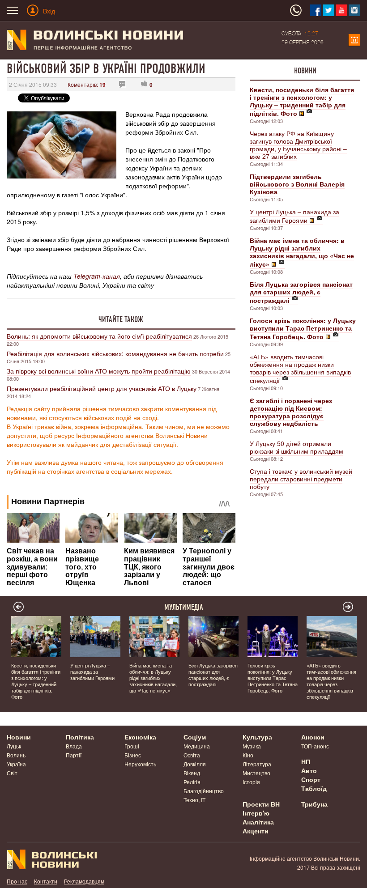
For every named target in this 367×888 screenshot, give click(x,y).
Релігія (192, 782)
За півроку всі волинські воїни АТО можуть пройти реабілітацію (99, 370)
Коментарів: (87, 84)
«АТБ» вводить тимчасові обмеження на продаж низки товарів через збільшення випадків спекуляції (300, 368)
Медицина (197, 746)
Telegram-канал (96, 276)
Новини (305, 71)
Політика (80, 736)
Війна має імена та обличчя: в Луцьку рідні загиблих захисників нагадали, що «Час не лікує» (153, 678)
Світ (12, 773)
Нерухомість (140, 764)
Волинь (16, 755)
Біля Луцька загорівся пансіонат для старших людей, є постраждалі (213, 675)
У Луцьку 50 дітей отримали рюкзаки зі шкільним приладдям (296, 447)
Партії (73, 755)
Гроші (131, 746)
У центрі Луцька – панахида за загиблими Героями (294, 216)
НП (305, 761)
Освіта (192, 755)
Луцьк (14, 746)
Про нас (17, 881)
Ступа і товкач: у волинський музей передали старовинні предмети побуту (301, 479)
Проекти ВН (261, 803)
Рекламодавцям (84, 881)
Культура (257, 736)
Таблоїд (314, 788)
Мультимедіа (183, 607)
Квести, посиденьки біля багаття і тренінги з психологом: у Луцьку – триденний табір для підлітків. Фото (35, 681)
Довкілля (195, 764)
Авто (309, 770)
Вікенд (192, 773)
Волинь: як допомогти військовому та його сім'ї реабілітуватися (99, 335)
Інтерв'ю (256, 812)
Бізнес (132, 755)
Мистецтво (256, 773)
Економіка (140, 736)
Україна (16, 764)
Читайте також (120, 319)
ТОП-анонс (315, 746)
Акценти (256, 830)
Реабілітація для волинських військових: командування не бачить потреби (115, 353)
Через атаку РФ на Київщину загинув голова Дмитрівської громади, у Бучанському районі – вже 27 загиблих (298, 145)
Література (257, 764)
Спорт (310, 779)
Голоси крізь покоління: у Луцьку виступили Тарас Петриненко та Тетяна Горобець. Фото (273, 678)
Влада (74, 746)
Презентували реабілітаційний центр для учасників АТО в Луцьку (101, 388)
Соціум (195, 736)
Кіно (248, 755)
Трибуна (314, 803)
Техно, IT (194, 799)
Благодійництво (204, 791)
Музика (252, 746)
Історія (251, 782)
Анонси (312, 736)
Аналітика (258, 821)
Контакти (45, 881)
